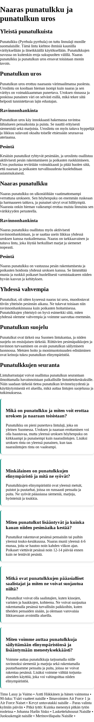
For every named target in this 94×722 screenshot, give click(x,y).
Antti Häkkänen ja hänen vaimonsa (62, 694)
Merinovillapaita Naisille (54, 716)
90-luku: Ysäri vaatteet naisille (23, 698)
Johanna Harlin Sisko (33, 711)
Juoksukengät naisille (16, 716)
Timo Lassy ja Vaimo (16, 694)
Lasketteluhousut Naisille (72, 711)
